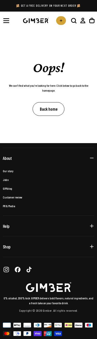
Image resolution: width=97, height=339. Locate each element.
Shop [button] (6, 246)
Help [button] (6, 226)
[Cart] (91, 20)
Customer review (12, 197)
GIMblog (7, 188)
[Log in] (82, 20)
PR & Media (9, 206)
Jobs (6, 179)
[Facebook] (17, 269)
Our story (8, 171)
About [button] (7, 158)
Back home (48, 108)
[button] (6, 20)
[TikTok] (29, 269)
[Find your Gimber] (61, 20)
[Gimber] (48, 287)
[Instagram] (6, 269)
